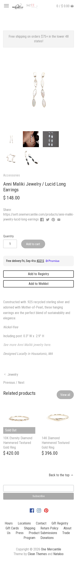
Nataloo (58, 554)
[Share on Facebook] (42, 219)
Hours (9, 523)
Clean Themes (37, 554)
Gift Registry (60, 523)
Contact (41, 523)
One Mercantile (51, 549)
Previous (9, 383)
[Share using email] (59, 219)
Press (20, 533)
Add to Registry (38, 274)
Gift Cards (12, 528)
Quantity (8, 236)
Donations (47, 538)
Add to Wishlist (39, 284)
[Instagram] (39, 510)
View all (65, 395)
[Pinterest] (46, 510)
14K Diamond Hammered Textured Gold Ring (56, 443)
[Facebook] (32, 510)
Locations (24, 523)
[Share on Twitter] (47, 219)
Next (21, 383)
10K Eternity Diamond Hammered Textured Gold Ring (17, 443)
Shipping (29, 528)
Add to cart (33, 244)
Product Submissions (43, 533)
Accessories (11, 175)
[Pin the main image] (53, 219)
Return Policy (49, 528)
